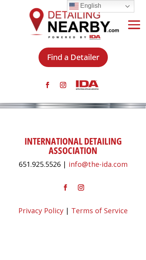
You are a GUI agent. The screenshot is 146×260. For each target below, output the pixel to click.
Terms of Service (99, 210)
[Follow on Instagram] (63, 85)
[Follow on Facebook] (47, 85)
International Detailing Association (73, 145)
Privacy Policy (40, 210)
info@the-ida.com (98, 164)
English (90, 5)
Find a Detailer (73, 57)
